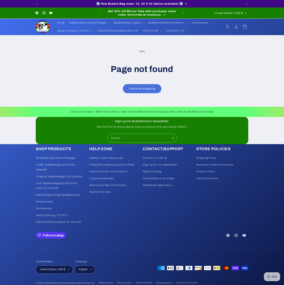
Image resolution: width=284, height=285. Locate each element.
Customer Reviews (101, 178)
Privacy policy (124, 283)
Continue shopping (142, 88)
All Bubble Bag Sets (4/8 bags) (55, 158)
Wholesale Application (157, 185)
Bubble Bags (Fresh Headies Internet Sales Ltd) (69, 283)
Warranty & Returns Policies (107, 185)
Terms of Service (207, 178)
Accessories (44, 208)
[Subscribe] (172, 138)
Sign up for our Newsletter (160, 164)
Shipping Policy (206, 158)
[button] (89, 23)
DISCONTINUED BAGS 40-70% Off (58, 222)
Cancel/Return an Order (159, 178)
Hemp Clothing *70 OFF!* (52, 215)
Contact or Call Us (155, 158)
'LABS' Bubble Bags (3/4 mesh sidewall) (55, 167)
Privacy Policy (205, 171)
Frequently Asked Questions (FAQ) (111, 164)
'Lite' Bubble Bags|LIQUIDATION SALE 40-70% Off (56, 185)
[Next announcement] (247, 3)
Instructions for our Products (108, 171)
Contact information (187, 283)
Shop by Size (44, 201)
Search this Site (100, 192)
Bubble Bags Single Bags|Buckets (58, 195)
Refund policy (106, 283)
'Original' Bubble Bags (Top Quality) (59, 176)
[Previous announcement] (37, 3)
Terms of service (143, 283)
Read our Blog (152, 171)
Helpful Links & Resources (106, 158)
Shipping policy (164, 283)
